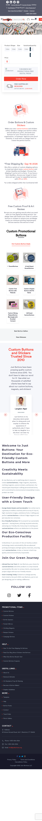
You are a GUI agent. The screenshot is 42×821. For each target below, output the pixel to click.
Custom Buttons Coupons (11, 664)
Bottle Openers (8, 622)
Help (4, 704)
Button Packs (7, 708)
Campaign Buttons (9, 639)
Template (6, 700)
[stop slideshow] (24, 35)
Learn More (28, 91)
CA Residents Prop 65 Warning (13, 684)
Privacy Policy (11, 762)
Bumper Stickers (8, 635)
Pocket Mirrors (8, 627)
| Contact (30, 13)
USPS (25, 182)
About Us (6, 675)
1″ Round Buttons (13, 269)
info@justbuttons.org (15, 750)
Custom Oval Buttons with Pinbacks (13, 293)
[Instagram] (18, 2)
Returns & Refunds (9, 680)
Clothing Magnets (8, 631)
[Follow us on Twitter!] (19, 598)
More (33, 22)
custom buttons (22, 131)
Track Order (7, 717)
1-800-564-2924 (31, 16)
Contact (6, 713)
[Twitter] (14, 2)
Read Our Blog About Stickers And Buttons (16, 655)
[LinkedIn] (11, 2)
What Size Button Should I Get (12, 659)
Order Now (21, 82)
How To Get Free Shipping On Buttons (15, 651)
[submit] (23, 22)
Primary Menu (2, 21)
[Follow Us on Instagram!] (9, 598)
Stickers (21, 128)
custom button (28, 172)
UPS (19, 182)
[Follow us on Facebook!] (29, 598)
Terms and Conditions (27, 762)
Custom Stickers (8, 618)
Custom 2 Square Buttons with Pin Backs (29, 293)
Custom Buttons (20, 5)
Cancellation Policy (21, 765)
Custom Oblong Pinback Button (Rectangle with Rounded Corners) (13, 320)
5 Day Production (19, 11)
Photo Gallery (7, 721)
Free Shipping (25, 8)
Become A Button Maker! (11, 688)
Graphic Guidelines (9, 692)
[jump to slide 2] (20, 35)
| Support (23, 13)
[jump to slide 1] (18, 35)
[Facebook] (7, 2)
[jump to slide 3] (22, 35)
